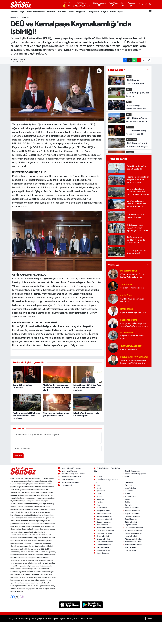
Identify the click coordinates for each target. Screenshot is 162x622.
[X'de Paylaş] (129, 60)
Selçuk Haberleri (103, 547)
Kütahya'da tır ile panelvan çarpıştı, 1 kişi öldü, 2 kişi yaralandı (137, 120)
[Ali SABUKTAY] (113, 335)
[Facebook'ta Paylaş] (125, 60)
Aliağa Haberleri (103, 511)
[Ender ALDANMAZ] (113, 323)
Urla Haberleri (130, 550)
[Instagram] (22, 597)
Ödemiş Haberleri (104, 545)
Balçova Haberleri (132, 511)
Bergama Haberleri (104, 516)
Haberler (14, 18)
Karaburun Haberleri (133, 530)
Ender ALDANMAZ (128, 320)
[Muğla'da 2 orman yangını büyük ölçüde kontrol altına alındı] (57, 375)
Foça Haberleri (131, 525)
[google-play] (92, 604)
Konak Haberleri (103, 539)
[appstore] (69, 604)
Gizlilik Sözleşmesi (132, 471)
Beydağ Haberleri (132, 516)
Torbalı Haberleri (103, 550)
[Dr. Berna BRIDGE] (113, 274)
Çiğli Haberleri (131, 522)
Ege (22, 12)
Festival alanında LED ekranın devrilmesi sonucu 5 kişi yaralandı (26, 415)
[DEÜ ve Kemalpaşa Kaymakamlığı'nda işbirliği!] (57, 93)
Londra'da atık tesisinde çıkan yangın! (137, 145)
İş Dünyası (101, 491)
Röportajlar (116, 12)
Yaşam (127, 499)
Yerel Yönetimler (36, 12)
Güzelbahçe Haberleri (134, 528)
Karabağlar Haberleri (105, 530)
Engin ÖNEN (126, 295)
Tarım (99, 494)
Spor (71, 12)
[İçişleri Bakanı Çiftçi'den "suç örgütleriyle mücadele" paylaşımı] (87, 375)
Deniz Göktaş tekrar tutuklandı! (136, 132)
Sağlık (104, 12)
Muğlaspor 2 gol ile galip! (137, 94)
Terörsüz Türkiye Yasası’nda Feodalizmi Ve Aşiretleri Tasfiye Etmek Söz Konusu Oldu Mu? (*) (133, 362)
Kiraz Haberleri (103, 536)
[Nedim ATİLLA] (113, 311)
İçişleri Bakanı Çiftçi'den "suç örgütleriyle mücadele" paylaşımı (87, 387)
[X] (17, 597)
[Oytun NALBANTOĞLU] (113, 348)
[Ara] (150, 4)
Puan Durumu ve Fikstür (71, 477)
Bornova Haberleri (104, 519)
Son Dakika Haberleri (70, 482)
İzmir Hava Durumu (69, 471)
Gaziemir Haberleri (104, 528)
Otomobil (129, 491)
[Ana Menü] (150, 11)
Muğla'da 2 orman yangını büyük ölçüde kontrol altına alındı (56, 387)
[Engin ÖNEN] (113, 298)
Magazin (80, 12)
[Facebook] (13, 597)
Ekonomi (51, 12)
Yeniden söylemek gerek (132, 288)
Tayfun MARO (127, 285)
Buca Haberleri (131, 519)
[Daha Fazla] (139, 60)
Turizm (127, 494)
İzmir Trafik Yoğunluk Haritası (73, 474)
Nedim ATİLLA (126, 309)
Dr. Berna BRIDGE (128, 271)
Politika (62, 12)
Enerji (99, 488)
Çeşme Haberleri (103, 522)
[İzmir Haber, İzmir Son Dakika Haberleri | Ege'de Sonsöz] (21, 4)
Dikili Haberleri (102, 525)
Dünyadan (93, 12)
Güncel (14, 12)
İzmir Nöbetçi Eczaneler (71, 468)
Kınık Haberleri (131, 536)
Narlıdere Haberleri (133, 542)
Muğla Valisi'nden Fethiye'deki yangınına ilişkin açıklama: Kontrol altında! (137, 82)
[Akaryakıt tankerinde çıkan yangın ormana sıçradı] (57, 403)
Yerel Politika (102, 508)
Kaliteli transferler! (129, 349)
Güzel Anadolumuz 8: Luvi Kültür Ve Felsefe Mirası (132, 275)
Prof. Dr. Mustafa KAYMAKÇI (134, 357)
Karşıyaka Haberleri (104, 533)
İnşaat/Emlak (130, 488)
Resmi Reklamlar (103, 553)
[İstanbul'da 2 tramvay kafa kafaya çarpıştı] (87, 403)
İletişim (99, 477)
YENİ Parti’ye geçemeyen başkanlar (132, 300)
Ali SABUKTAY (126, 332)
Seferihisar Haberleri (133, 545)
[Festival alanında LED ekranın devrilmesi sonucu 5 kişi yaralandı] (27, 403)
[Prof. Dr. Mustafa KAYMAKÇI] (113, 360)
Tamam (149, 618)
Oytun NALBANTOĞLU (130, 346)
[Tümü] (148, 70)
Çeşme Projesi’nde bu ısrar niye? (132, 337)
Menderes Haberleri (133, 539)
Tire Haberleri (130, 547)
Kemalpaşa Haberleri (133, 533)
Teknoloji (128, 505)
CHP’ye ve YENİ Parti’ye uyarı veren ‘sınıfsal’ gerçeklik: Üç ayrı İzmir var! (133, 325)
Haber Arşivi (67, 485)
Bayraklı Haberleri (132, 513)
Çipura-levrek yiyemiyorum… (134, 312)
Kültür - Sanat (130, 496)
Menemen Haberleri (105, 542)
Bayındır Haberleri (104, 513)
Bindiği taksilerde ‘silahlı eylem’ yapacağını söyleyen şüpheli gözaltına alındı (137, 107)
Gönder (18, 456)
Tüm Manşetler (68, 479)
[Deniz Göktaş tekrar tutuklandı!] (27, 375)
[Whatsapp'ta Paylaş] (134, 60)
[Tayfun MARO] (113, 286)
